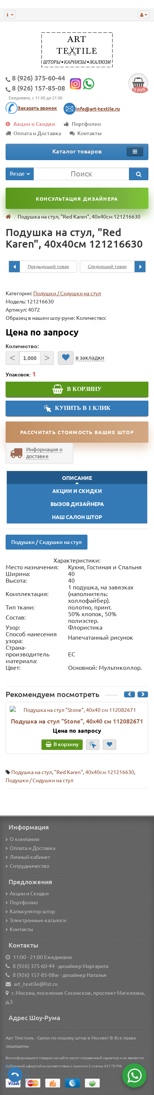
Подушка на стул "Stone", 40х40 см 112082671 (77, 721)
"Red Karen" (68, 772)
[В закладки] (66, 358)
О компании (24, 839)
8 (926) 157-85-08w (36, 975)
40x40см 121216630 (109, 772)
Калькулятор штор (32, 911)
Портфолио (86, 124)
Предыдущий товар (48, 266)
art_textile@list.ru (36, 984)
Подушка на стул (31, 772)
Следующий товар (107, 266)
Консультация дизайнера (77, 198)
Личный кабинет (30, 857)
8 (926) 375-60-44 (34, 966)
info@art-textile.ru (98, 108)
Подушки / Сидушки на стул (67, 293)
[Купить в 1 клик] (92, 744)
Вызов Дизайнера (77, 504)
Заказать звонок (37, 108)
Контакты (89, 133)
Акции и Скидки (34, 124)
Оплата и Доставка (37, 133)
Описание (77, 478)
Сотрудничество (29, 866)
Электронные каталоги (38, 920)
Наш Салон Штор (77, 517)
